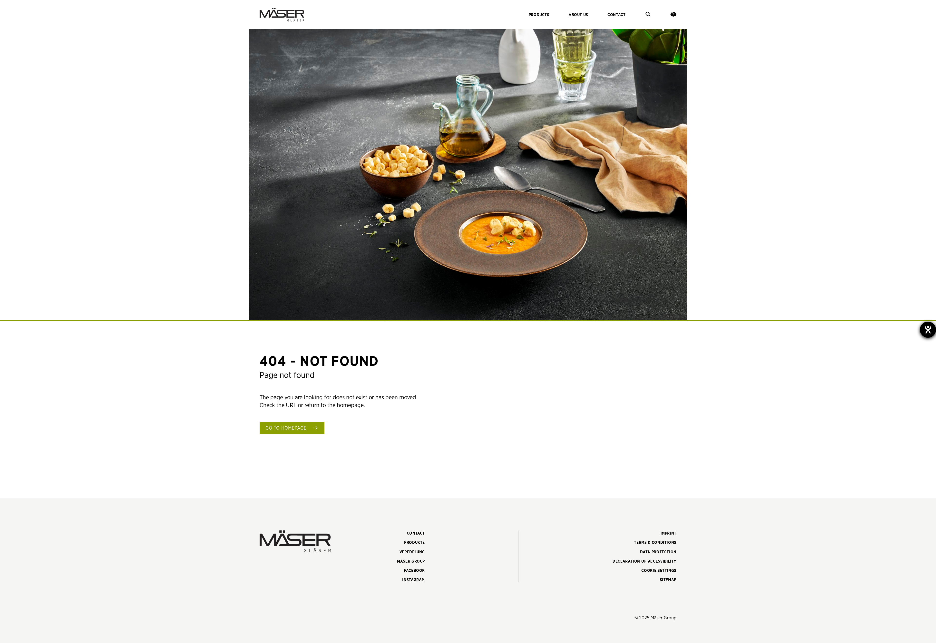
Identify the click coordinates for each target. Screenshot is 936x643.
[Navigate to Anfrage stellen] (673, 15)
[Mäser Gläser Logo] (282, 14)
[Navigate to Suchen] (648, 15)
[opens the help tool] (928, 330)
